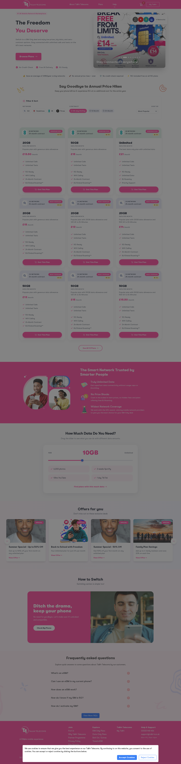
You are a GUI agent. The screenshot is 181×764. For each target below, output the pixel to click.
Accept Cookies (127, 757)
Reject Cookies (147, 757)
